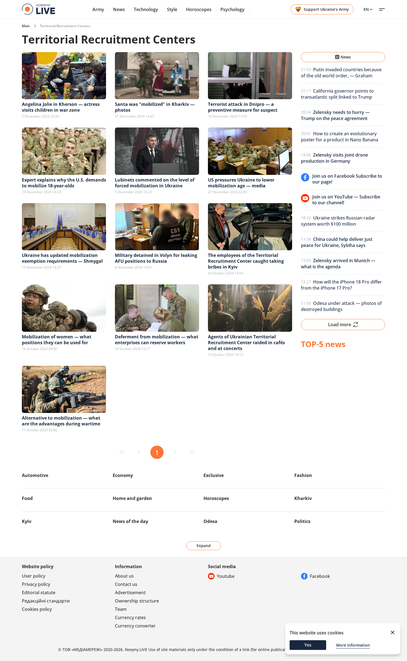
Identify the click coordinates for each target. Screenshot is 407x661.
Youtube (226, 576)
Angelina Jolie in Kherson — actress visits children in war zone (61, 107)
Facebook (320, 576)
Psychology (232, 9)
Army (98, 9)
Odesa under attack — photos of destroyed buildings (341, 306)
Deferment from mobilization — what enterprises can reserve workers (156, 340)
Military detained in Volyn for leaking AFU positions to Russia (156, 258)
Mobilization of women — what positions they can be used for (56, 340)
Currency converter (135, 626)
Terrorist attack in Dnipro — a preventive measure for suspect (242, 107)
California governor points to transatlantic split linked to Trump (337, 94)
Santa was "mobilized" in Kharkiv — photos (155, 107)
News (119, 9)
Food (27, 498)
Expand (204, 545)
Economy (123, 475)
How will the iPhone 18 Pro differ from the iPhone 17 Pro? (341, 285)
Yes (307, 645)
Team (121, 609)
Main (26, 26)
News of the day (130, 521)
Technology (146, 9)
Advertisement (130, 592)
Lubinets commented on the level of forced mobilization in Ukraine (154, 183)
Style (172, 9)
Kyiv (26, 521)
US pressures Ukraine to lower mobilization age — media (241, 183)
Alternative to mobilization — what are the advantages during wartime (61, 421)
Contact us (126, 584)
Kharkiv (303, 498)
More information (353, 645)
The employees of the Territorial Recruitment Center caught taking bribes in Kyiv (246, 261)
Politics (302, 521)
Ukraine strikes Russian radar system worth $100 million (338, 221)
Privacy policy (36, 584)
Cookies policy (37, 609)
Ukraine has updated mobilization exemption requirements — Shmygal (62, 258)
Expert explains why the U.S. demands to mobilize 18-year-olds (64, 183)
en (366, 9)
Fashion (303, 475)
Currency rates (130, 617)
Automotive (35, 475)
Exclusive (214, 475)
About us (124, 576)
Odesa (210, 521)
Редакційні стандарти (46, 601)
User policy (33, 576)
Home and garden (132, 498)
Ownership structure (137, 601)
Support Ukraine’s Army (326, 9)
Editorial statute (38, 592)
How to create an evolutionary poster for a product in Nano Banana (339, 137)
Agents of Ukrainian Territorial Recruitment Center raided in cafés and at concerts (246, 342)
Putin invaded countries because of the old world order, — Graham (341, 73)
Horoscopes (199, 9)
